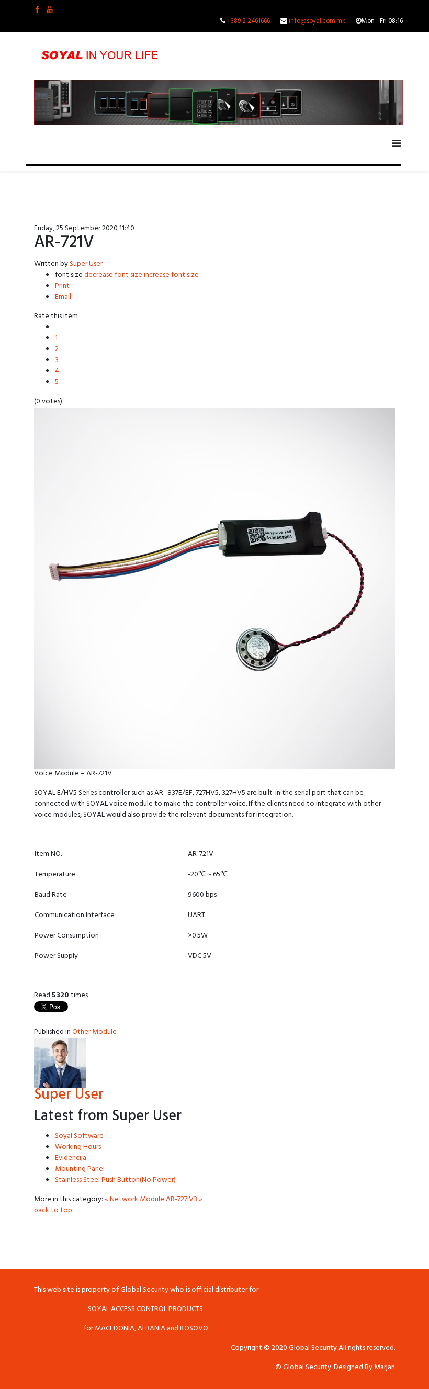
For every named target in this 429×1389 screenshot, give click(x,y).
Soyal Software (79, 1137)
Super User (86, 264)
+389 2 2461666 (248, 22)
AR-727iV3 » (184, 1200)
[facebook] (37, 11)
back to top (53, 1211)
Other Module (94, 1032)
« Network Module (134, 1200)
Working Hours (78, 1147)
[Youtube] (50, 11)
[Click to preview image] (214, 588)
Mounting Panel (80, 1169)
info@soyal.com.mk (317, 22)
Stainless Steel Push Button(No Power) (115, 1180)
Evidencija (70, 1158)
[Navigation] (396, 145)
